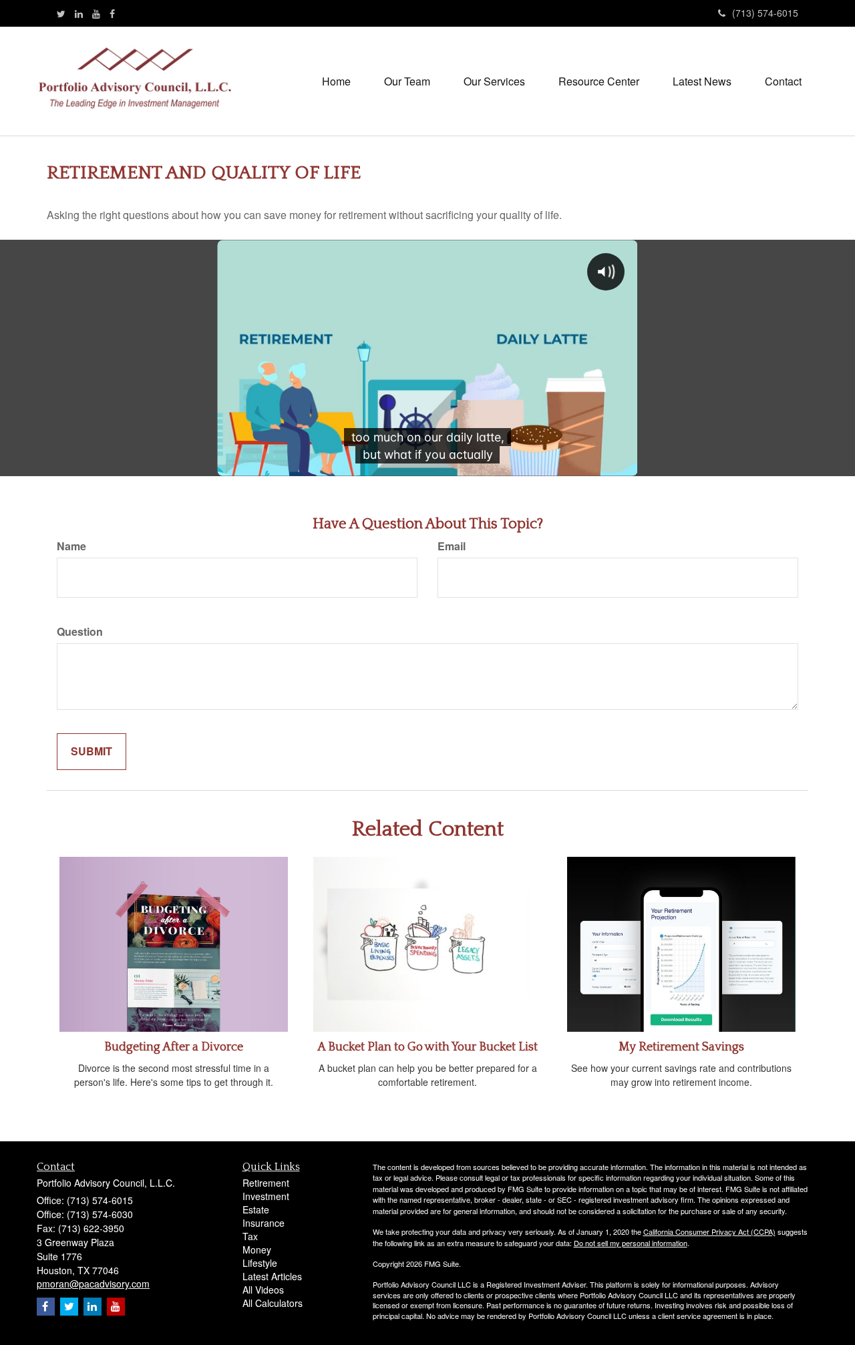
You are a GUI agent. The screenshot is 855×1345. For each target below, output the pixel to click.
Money (256, 1249)
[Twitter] (61, 13)
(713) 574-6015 (765, 12)
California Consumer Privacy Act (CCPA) (709, 1231)
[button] (407, 81)
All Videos (263, 1289)
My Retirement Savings (681, 1047)
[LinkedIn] (79, 13)
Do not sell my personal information (630, 1242)
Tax (250, 1236)
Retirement (265, 1182)
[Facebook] (112, 13)
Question (80, 631)
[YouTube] (96, 13)
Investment (265, 1196)
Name (71, 546)
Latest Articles (272, 1276)
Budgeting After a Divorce (173, 1047)
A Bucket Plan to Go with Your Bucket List (427, 1047)
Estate (255, 1209)
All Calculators (272, 1303)
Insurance (263, 1222)
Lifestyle (259, 1263)
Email (452, 546)
